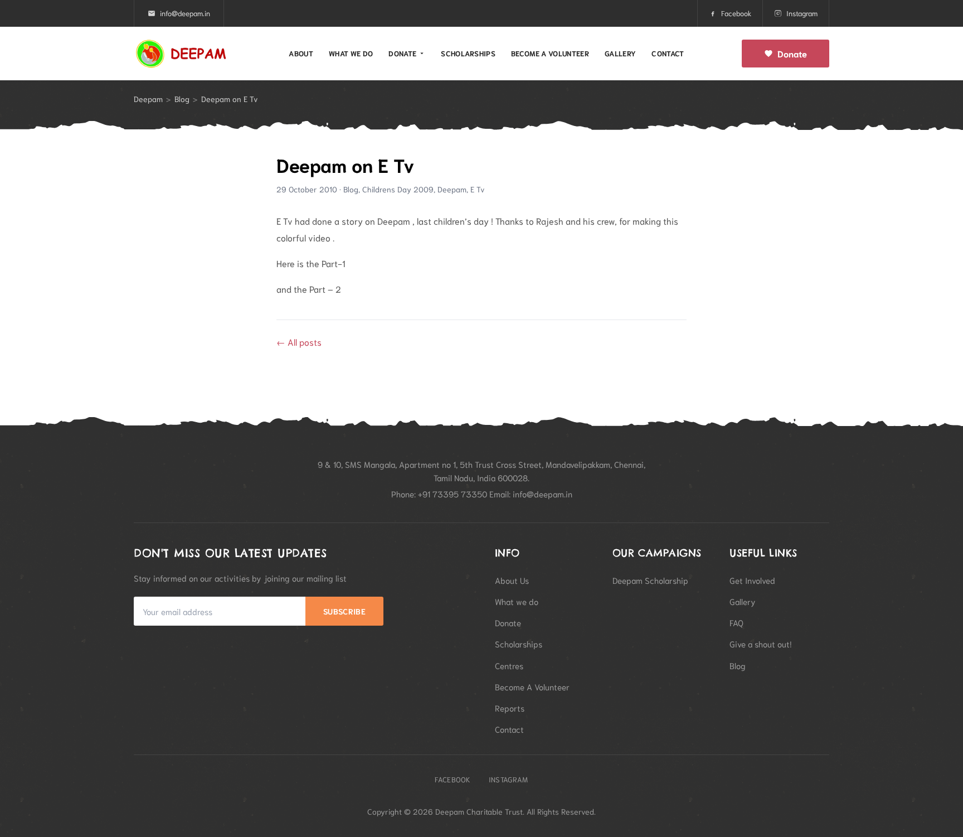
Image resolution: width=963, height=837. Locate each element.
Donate (402, 53)
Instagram (802, 13)
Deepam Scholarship (650, 580)
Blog (181, 99)
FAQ (736, 622)
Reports (509, 707)
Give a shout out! (760, 643)
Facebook (736, 13)
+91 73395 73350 (452, 493)
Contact (667, 53)
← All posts (299, 341)
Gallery (620, 53)
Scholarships (468, 53)
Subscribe (344, 611)
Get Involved (752, 580)
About (301, 53)
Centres (509, 665)
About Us (512, 580)
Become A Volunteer (532, 686)
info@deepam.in (185, 13)
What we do (351, 53)
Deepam (148, 99)
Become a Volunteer (550, 53)
